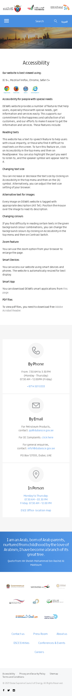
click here (47, 437)
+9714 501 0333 (36, 386)
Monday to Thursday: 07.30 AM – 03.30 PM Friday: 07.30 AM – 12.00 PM (36, 499)
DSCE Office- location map (36, 510)
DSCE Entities (21, 643)
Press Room (40, 634)
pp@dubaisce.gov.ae (41, 430)
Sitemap (54, 673)
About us (62, 634)
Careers (39, 652)
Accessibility (9, 673)
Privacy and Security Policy (32, 673)
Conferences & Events (51, 643)
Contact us (18, 634)
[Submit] (56, 21)
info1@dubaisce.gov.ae (41, 448)
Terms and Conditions (13, 676)
